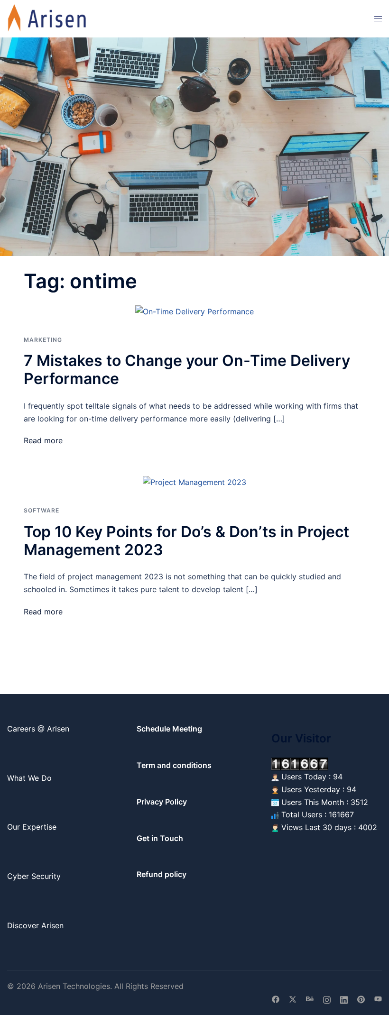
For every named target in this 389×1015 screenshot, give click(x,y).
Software (41, 510)
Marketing (43, 339)
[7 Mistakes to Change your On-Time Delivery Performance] (194, 311)
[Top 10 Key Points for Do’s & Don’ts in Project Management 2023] (194, 481)
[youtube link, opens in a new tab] (378, 999)
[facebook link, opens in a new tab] (275, 999)
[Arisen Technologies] (47, 18)
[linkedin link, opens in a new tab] (344, 999)
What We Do (29, 778)
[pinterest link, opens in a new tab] (361, 999)
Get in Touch (160, 838)
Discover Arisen (35, 925)
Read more (43, 440)
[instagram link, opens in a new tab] (327, 999)
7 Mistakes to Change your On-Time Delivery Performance (187, 369)
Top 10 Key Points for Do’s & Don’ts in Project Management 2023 (186, 540)
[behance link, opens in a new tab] (310, 999)
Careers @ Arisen (38, 728)
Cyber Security (34, 876)
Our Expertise (31, 827)
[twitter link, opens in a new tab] (292, 999)
